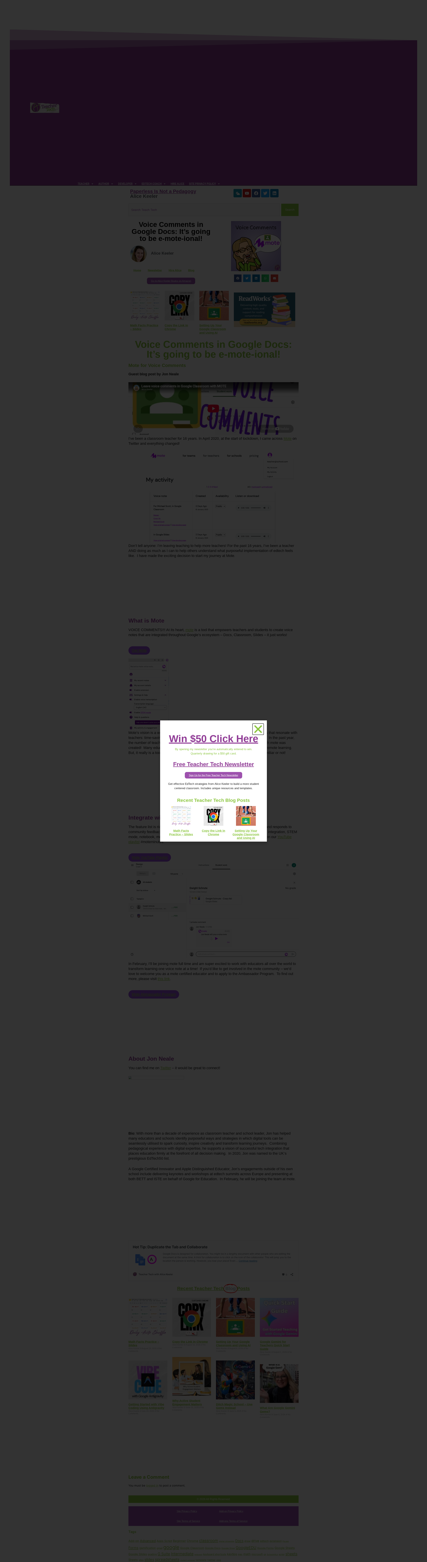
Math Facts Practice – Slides (181, 832)
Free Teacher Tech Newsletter (213, 764)
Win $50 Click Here (213, 738)
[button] (258, 729)
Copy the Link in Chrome (213, 832)
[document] (213, 781)
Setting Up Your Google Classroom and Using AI (246, 834)
